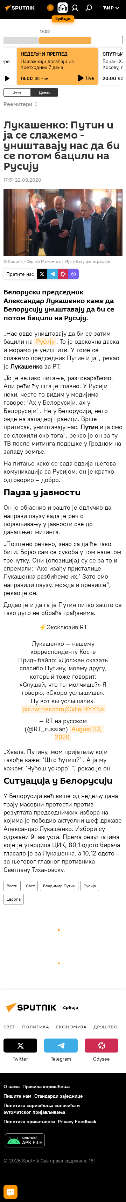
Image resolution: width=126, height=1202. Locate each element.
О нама (12, 1086)
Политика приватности (29, 1121)
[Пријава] (75, 8)
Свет (30, 885)
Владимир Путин (59, 885)
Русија (90, 885)
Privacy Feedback (77, 1121)
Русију (45, 341)
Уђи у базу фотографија (87, 261)
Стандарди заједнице (58, 1096)
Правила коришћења (46, 1086)
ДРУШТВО (105, 1026)
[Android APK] (25, 1141)
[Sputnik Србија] (21, 10)
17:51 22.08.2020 (22, 180)
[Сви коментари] (11, 1192)
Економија (71, 1026)
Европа (14, 899)
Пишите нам (17, 1096)
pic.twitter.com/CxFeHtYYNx (63, 709)
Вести (12, 885)
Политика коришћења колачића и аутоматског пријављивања (42, 1108)
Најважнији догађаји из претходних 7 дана (47, 64)
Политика (35, 1026)
